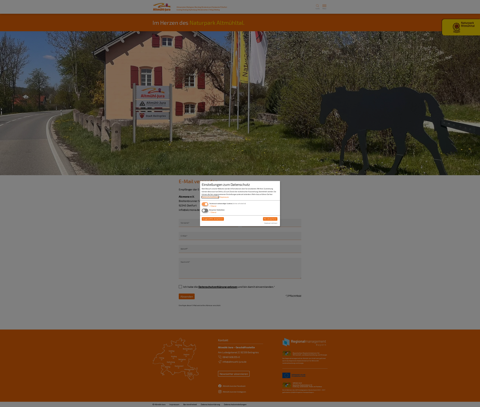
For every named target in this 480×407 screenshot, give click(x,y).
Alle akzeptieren (270, 219)
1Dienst (212, 206)
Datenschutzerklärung (210, 197)
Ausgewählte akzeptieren (212, 219)
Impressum (224, 197)
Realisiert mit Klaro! (270, 223)
